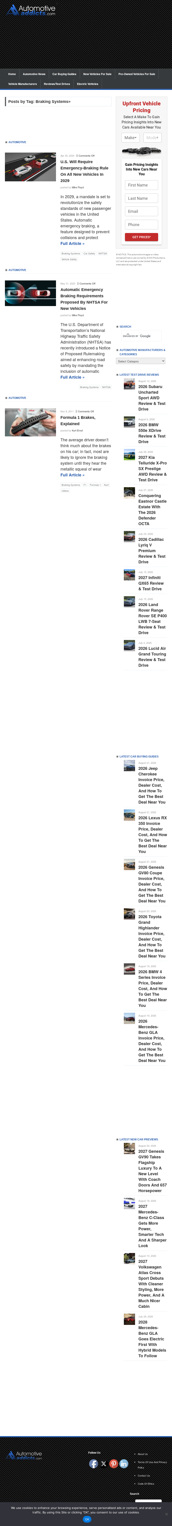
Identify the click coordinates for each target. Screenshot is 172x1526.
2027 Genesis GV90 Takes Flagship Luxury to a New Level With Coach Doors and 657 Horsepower (152, 1170)
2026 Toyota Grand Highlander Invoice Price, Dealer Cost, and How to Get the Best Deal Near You (152, 936)
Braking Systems (71, 253)
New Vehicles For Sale (97, 74)
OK (87, 1519)
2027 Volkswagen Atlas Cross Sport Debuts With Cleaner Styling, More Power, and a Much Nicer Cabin (151, 1283)
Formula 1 (95, 484)
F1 (85, 484)
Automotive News (34, 74)
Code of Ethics (146, 1483)
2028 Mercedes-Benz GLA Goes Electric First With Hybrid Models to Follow (152, 1339)
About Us (143, 1454)
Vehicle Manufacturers (22, 84)
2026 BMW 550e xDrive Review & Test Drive (152, 433)
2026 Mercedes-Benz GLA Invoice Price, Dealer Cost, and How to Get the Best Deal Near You (152, 1040)
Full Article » (72, 243)
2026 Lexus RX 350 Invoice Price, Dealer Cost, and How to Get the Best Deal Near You (152, 834)
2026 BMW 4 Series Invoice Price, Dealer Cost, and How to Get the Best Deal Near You (152, 988)
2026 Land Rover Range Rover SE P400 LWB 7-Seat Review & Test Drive (152, 618)
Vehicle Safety (69, 259)
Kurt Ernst (77, 430)
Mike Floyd (78, 187)
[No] (166, 1514)
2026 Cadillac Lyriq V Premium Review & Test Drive (152, 550)
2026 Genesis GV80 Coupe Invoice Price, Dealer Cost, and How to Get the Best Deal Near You (152, 884)
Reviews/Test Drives (57, 84)
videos (65, 490)
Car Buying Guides (64, 74)
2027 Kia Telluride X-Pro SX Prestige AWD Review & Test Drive (152, 468)
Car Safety (89, 253)
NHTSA (103, 253)
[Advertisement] (113, 37)
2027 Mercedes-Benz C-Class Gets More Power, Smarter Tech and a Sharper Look (152, 1225)
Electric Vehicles (87, 84)
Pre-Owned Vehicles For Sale (136, 74)
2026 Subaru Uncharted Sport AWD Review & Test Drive (152, 398)
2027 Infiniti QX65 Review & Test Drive (151, 583)
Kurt (106, 484)
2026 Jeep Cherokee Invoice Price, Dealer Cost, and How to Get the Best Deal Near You (152, 785)
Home (12, 74)
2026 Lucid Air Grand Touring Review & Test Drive (152, 656)
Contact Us (144, 1475)
